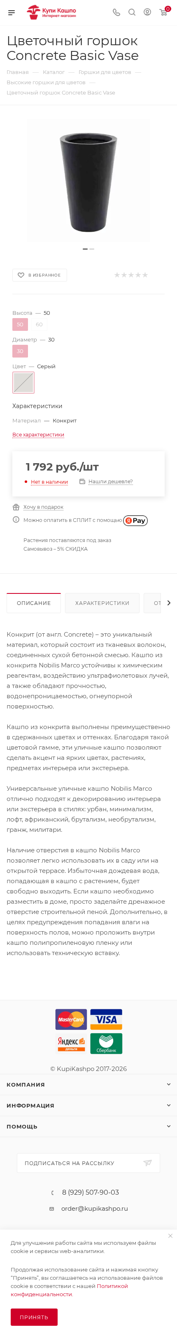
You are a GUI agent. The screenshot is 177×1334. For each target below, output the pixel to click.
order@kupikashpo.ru (94, 1208)
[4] (137, 275)
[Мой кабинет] (147, 13)
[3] (130, 275)
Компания (26, 1084)
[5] (144, 275)
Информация (31, 1105)
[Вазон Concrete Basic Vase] (88, 180)
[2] (123, 275)
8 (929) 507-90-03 (90, 1192)
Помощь (22, 1126)
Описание (34, 603)
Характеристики (102, 603)
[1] (116, 275)
